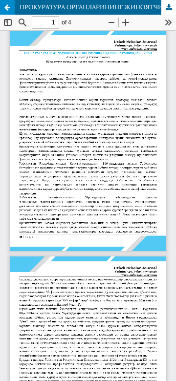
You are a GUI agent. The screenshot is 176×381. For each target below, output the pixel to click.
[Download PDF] (168, 7)
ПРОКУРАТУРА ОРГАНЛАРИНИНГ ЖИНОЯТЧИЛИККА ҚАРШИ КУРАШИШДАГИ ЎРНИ (98, 7)
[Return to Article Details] (7, 7)
